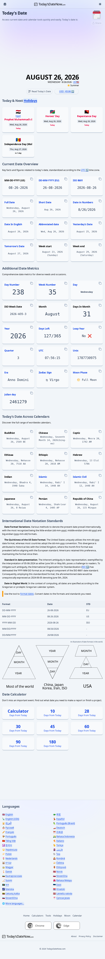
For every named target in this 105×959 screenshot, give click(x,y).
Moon (67, 915)
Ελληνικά (61, 867)
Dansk (8, 871)
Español (60, 818)
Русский (9, 827)
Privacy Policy (85, 936)
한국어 (8, 845)
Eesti (58, 884)
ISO (84, 566)
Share (98, 23)
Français (9, 832)
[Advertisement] (52, 48)
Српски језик (63, 897)
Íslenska (9, 889)
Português (10, 836)
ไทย (58, 854)
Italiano (60, 840)
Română (60, 858)
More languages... (14, 903)
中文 (58, 814)
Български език (13, 875)
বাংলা (7, 884)
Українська (11, 849)
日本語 (59, 832)
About (74, 936)
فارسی (59, 849)
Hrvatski (60, 889)
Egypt (18, 116)
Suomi (8, 880)
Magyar (9, 867)
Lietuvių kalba (12, 893)
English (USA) (12, 818)
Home (26, 915)
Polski (8, 854)
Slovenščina (11, 897)
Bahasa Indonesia (65, 836)
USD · (65, 91)
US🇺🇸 (76, 82)
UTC (83, 170)
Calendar (77, 915)
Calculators (37, 915)
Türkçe (59, 845)
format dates (27, 593)
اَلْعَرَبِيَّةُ (8, 823)
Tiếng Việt (10, 840)
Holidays (30, 100)
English (9, 814)
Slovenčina (61, 875)
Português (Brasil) (65, 823)
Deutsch (60, 827)
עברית (8, 862)
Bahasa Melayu (64, 880)
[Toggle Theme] (100, 4)
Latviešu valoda (64, 893)
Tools (48, 915)
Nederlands (11, 858)
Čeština (60, 862)
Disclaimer (98, 936)
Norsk (59, 871)
